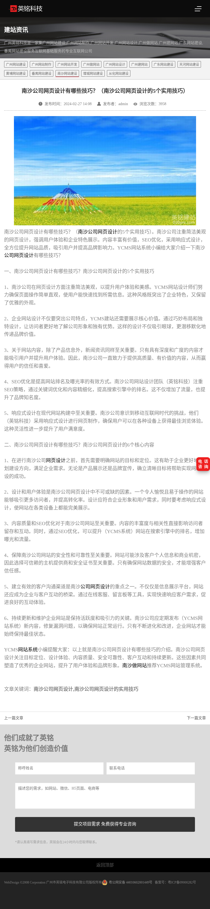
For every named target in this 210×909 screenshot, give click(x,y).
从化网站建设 (119, 74)
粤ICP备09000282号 (182, 882)
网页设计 (56, 460)
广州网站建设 (16, 65)
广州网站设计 (115, 65)
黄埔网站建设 (16, 74)
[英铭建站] (40, 8)
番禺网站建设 (41, 74)
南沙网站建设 (67, 74)
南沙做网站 (134, 665)
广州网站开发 (67, 65)
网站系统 (28, 649)
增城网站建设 (93, 74)
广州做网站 (91, 65)
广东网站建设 (163, 65)
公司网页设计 (95, 586)
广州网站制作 (41, 65)
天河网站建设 (189, 65)
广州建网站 (139, 65)
